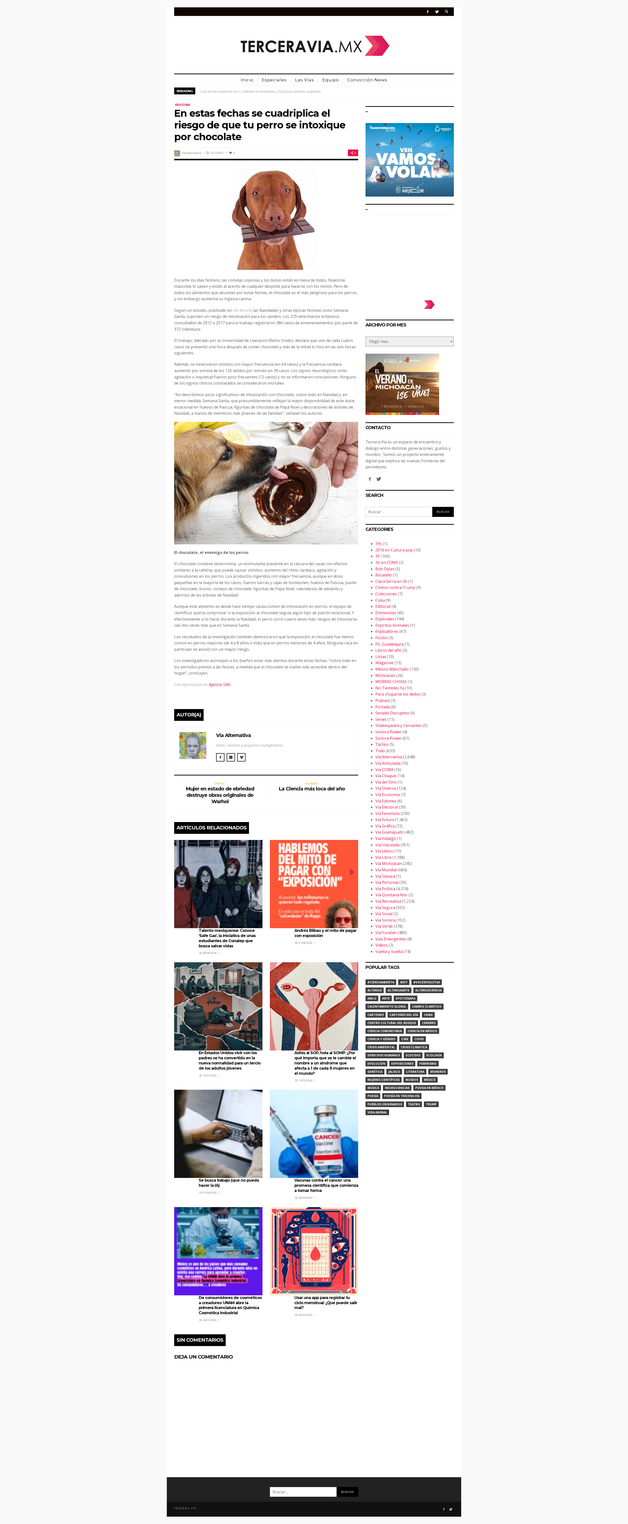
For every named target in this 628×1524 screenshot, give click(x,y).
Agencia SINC (220, 684)
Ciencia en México (422, 1031)
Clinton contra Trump (395, 587)
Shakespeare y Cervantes (398, 725)
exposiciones (402, 1064)
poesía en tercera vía (401, 1096)
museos (412, 1080)
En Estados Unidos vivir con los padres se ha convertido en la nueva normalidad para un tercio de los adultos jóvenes (230, 1060)
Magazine (384, 662)
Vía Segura (385, 907)
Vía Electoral (386, 807)
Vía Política (385, 888)
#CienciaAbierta (380, 982)
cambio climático (427, 1006)
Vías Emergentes (390, 939)
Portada (382, 707)
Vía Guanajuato (389, 832)
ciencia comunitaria (384, 1031)
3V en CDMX (386, 562)
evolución (376, 1064)
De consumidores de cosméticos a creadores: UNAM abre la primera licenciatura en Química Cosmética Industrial (230, 1305)
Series (381, 719)
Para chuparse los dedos (397, 694)
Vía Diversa (385, 788)
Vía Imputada (387, 845)
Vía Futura (182, 105)
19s (378, 543)
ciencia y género (381, 1039)
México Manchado (392, 669)
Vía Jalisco (384, 851)
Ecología (434, 1055)
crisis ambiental (381, 1047)
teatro (414, 1104)
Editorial (383, 606)
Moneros (438, 1072)
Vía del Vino (386, 782)
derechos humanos (383, 1055)
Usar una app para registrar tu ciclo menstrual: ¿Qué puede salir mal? (325, 1302)
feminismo (428, 1064)
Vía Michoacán (388, 863)
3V (377, 556)
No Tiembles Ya (389, 688)
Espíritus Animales (392, 625)
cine (404, 1039)
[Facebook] (427, 11)
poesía (372, 1096)
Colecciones (386, 594)
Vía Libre (383, 857)
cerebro (429, 1023)
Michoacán (385, 675)
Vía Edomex (385, 801)
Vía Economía (387, 794)
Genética (374, 1072)
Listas (380, 656)
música (373, 1088)
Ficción (381, 637)
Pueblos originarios (384, 1104)
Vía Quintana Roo (391, 895)
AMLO (371, 998)
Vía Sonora (385, 920)
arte (386, 998)
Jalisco (394, 1072)
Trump (431, 1104)
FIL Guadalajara (389, 644)
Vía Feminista (387, 813)
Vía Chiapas (386, 775)
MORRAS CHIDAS (391, 681)
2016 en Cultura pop (394, 550)
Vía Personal (386, 882)
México (430, 1080)
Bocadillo (383, 575)
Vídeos (381, 945)
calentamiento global (386, 1006)
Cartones (375, 1015)
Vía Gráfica (385, 826)
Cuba (380, 600)
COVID (419, 1039)
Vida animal (377, 1112)
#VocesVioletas (426, 982)
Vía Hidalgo (385, 838)
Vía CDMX (384, 769)
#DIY (403, 982)
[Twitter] (436, 11)
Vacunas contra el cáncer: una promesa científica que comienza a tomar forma (326, 1185)
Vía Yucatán (386, 932)
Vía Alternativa (191, 153)
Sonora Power (388, 732)
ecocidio (413, 1055)
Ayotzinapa (405, 998)
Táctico (382, 744)
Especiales (384, 619)
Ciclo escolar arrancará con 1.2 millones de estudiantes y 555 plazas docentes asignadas (260, 91)
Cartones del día (404, 1015)
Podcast (382, 700)
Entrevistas (385, 612)
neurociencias (397, 1088)
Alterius (374, 990)
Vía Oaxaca (385, 876)
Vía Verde (384, 926)
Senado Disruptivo (392, 713)
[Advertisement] (410, 255)
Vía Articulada (387, 763)
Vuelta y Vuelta (389, 951)
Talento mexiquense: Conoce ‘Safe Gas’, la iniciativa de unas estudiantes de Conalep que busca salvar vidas (227, 938)
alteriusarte (398, 990)
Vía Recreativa (388, 901)
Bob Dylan (384, 569)
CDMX (428, 1015)
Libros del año (388, 650)
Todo (380, 750)
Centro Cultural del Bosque (391, 1023)
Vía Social (383, 913)
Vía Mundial (386, 870)
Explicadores (386, 631)
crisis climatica (414, 1047)
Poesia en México (429, 1088)
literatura (415, 1072)
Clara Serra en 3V (391, 581)
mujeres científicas (383, 1080)
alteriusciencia (428, 990)
